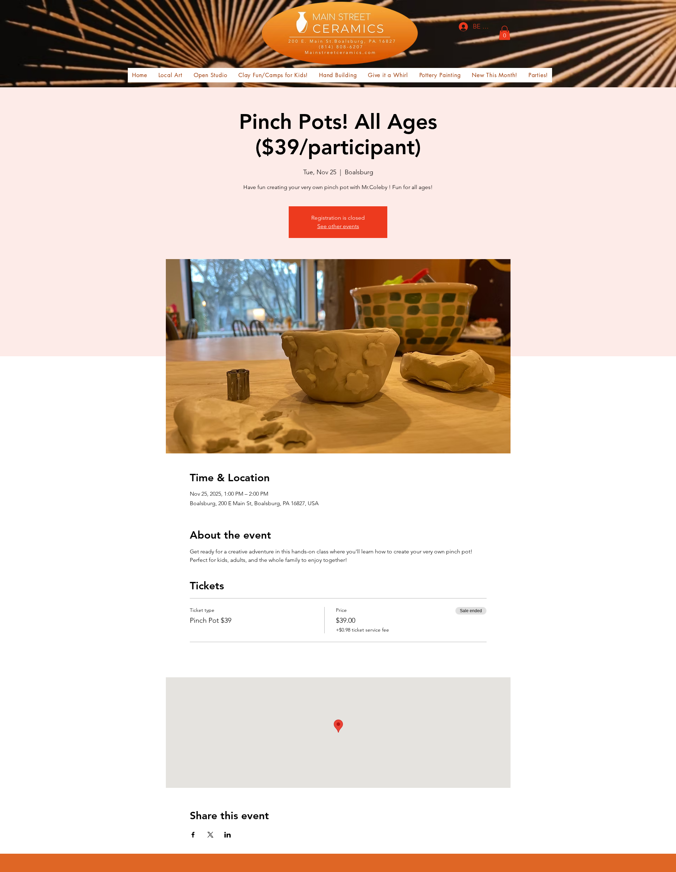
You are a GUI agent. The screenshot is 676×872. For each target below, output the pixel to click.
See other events (338, 226)
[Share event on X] (210, 835)
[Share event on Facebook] (193, 835)
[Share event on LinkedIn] (227, 835)
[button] (505, 33)
